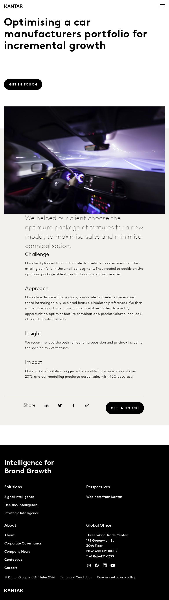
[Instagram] (89, 566)
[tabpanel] (43, 505)
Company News (17, 552)
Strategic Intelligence (21, 513)
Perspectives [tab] (98, 487)
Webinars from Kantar (104, 497)
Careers (10, 568)
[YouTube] (104, 566)
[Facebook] (96, 566)
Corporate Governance (23, 543)
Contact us (13, 560)
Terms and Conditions (76, 577)
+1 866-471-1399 (101, 556)
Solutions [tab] (13, 487)
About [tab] (10, 526)
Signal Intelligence (19, 497)
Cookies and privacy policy (116, 577)
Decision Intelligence (21, 505)
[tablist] (84, 522)
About (9, 535)
